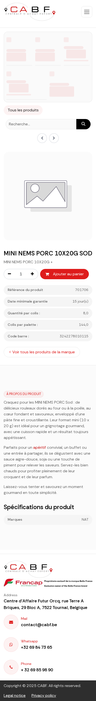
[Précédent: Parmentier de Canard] (42, 138)
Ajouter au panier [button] (68, 274)
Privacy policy (44, 695)
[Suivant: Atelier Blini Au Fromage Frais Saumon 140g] (54, 138)
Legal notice (15, 695)
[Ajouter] (32, 274)
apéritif (39, 447)
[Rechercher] (83, 124)
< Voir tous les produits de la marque (42, 352)
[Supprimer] (9, 274)
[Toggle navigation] (86, 11)
